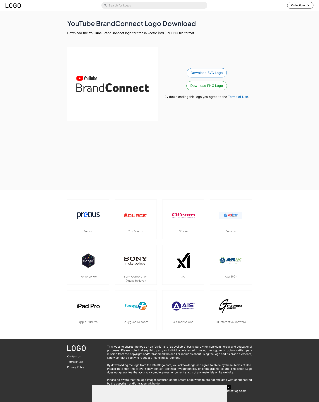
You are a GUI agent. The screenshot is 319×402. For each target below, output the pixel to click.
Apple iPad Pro (88, 322)
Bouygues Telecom (135, 322)
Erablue (231, 231)
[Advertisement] (159, 154)
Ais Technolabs (183, 322)
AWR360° (231, 276)
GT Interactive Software (231, 322)
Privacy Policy (75, 367)
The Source (135, 231)
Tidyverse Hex (88, 276)
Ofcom (183, 231)
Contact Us (74, 356)
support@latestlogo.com (230, 391)
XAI (183, 276)
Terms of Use (238, 97)
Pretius (88, 231)
